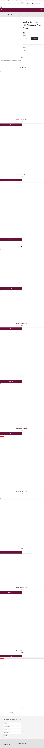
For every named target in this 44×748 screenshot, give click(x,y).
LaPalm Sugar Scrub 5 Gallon (22, 587)
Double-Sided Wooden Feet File (22, 233)
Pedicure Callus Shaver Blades (22, 650)
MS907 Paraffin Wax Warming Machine (23, 428)
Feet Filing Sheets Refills (22, 174)
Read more (11, 712)
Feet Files (30, 45)
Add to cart (34, 38)
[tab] (22, 57)
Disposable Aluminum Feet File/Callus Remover (25, 282)
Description (22, 57)
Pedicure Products (36, 45)
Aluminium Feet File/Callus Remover (23, 119)
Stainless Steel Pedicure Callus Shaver (23, 491)
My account (5, 742)
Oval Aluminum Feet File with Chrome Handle (25, 546)
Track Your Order (6, 744)
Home (4, 14)
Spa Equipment (11, 14)
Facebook (26, 51)
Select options (11, 288)
